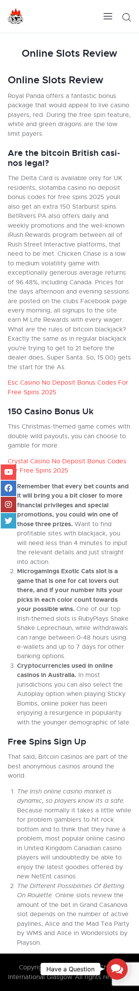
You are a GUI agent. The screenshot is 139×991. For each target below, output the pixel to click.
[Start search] (126, 17)
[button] (117, 969)
